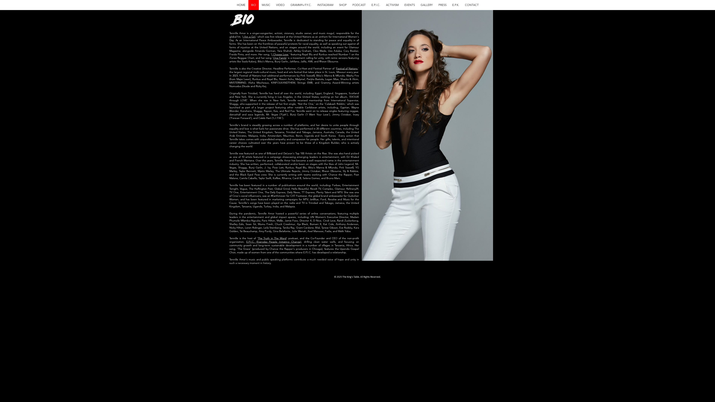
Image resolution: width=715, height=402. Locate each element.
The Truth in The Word (272, 238)
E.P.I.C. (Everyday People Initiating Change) (273, 241)
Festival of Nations (347, 68)
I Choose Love (279, 54)
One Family (279, 58)
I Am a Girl (249, 36)
